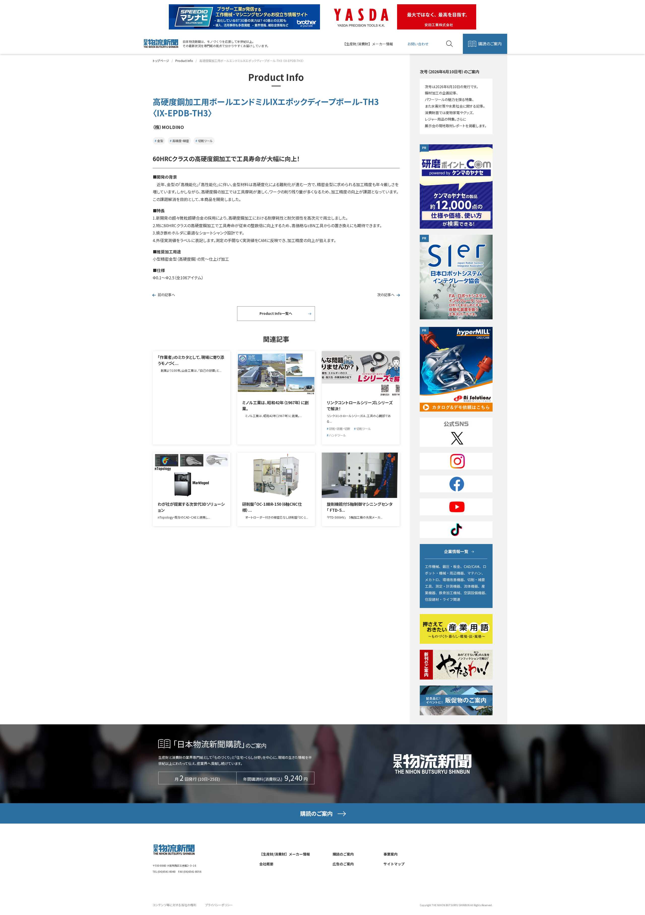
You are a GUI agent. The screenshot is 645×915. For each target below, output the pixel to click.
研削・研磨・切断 (339, 428)
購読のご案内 (490, 44)
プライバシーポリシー (219, 905)
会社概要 (266, 863)
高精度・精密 (180, 141)
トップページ (161, 60)
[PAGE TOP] (627, 887)
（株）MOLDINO (168, 127)
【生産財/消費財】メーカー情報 (367, 43)
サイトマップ (394, 863)
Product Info (184, 60)
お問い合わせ (418, 43)
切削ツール (205, 141)
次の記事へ (386, 294)
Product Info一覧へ (276, 313)
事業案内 (390, 854)
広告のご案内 (343, 863)
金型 (160, 141)
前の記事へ (166, 294)
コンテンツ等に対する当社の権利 (174, 905)
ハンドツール (337, 435)
